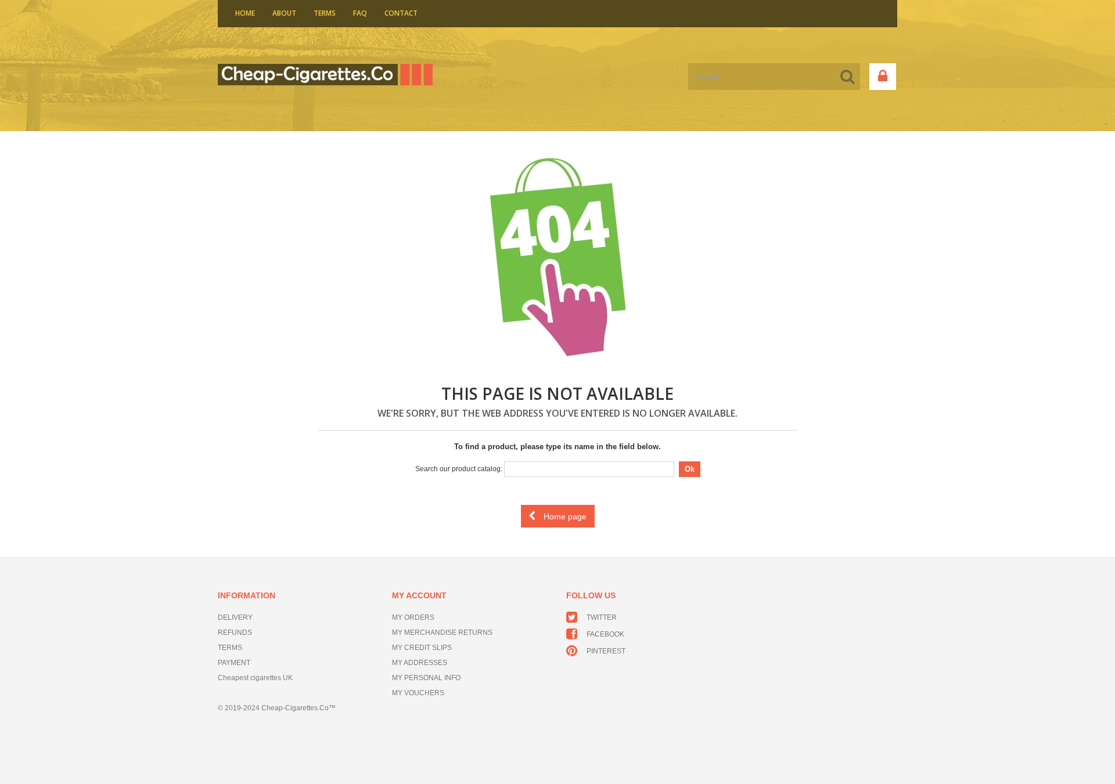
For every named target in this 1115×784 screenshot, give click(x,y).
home (245, 13)
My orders (413, 617)
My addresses (419, 663)
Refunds (235, 632)
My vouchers (418, 693)
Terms (325, 13)
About (284, 13)
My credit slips (422, 648)
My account (419, 595)
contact (401, 13)
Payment (234, 663)
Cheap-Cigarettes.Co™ (298, 708)
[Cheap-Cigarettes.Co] (325, 74)
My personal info (426, 678)
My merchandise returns (442, 632)
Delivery (235, 617)
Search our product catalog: (458, 469)
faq (360, 13)
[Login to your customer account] (882, 76)
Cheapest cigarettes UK (255, 678)
